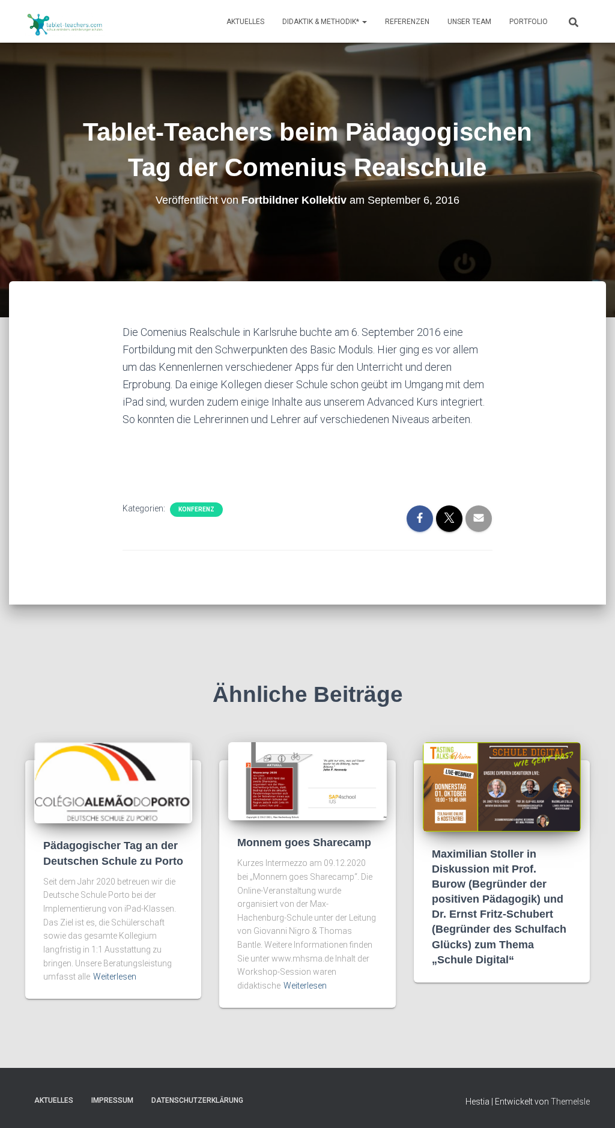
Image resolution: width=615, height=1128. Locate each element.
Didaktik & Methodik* (321, 21)
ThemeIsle (570, 1101)
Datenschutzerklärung (197, 1100)
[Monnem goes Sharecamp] (307, 780)
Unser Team (469, 21)
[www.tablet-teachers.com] (65, 22)
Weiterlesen (114, 976)
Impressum (112, 1100)
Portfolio (528, 21)
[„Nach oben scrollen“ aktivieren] (591, 1104)
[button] (364, 21)
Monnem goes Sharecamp (304, 843)
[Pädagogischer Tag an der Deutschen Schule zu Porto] (113, 782)
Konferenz (196, 509)
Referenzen (407, 21)
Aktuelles (245, 21)
